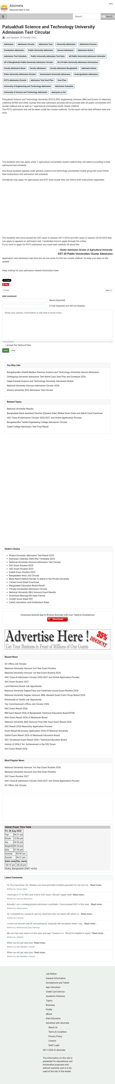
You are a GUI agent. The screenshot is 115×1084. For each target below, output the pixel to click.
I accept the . (18, 345)
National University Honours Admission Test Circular (35, 562)
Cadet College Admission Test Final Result (28, 426)
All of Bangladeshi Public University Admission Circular (28, 62)
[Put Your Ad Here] (57, 639)
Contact (52, 1040)
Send (6, 350)
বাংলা (111, 4)
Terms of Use (24, 345)
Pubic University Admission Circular (20, 74)
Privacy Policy (55, 1036)
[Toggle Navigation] (3, 17)
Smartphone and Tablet (57, 982)
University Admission (66, 44)
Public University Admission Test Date (48, 56)
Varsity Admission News (15, 68)
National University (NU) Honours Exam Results (32, 592)
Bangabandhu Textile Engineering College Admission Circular (37, 422)
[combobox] (87, 16)
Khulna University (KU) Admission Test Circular (30, 390)
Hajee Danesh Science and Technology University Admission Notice (40, 381)
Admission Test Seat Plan (42, 80)
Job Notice (51, 974)
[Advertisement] (57, 137)
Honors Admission (65, 50)
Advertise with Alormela (57, 1023)
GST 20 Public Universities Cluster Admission (85, 253)
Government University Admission (55, 74)
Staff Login (54, 1045)
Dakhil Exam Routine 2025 (22, 572)
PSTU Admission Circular (15, 80)
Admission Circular (26, 44)
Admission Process (88, 44)
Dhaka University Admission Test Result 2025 (31, 555)
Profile (49, 1009)
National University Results (20, 408)
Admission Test (45, 44)
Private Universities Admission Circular (28, 589)
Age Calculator (53, 987)
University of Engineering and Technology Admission (27, 86)
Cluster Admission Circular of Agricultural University (86, 250)
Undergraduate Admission (86, 74)
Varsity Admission (38, 68)
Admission (8, 44)
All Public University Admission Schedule (87, 56)
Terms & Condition (57, 1032)
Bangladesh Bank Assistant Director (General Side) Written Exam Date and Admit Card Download (55, 413)
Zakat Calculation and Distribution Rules (29, 602)
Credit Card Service (55, 991)
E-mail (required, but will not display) (67, 305)
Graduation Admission (14, 50)
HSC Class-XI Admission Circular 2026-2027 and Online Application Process (44, 417)
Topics (49, 1000)
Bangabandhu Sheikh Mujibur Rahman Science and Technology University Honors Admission (53, 372)
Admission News (88, 68)
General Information (56, 978)
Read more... (96, 885)
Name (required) (57, 300)
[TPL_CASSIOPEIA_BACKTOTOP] (110, 1079)
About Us (52, 1027)
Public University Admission (40, 50)
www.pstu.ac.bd (58, 92)
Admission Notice (85, 50)
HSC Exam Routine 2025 (21, 569)
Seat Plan (62, 80)
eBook (49, 1014)
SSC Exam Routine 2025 (21, 565)
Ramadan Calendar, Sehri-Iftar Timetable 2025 (32, 558)
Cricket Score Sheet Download (24, 582)
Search (109, 16)
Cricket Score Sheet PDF (21, 599)
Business (50, 1005)
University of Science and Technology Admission (25, 92)
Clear (13, 350)
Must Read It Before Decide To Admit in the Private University (39, 579)
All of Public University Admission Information (77, 62)
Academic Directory (55, 996)
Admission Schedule (64, 86)
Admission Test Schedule (15, 56)
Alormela (16, 6)
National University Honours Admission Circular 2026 (33, 385)
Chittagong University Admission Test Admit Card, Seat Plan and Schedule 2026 (46, 376)
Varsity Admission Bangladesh (63, 68)
